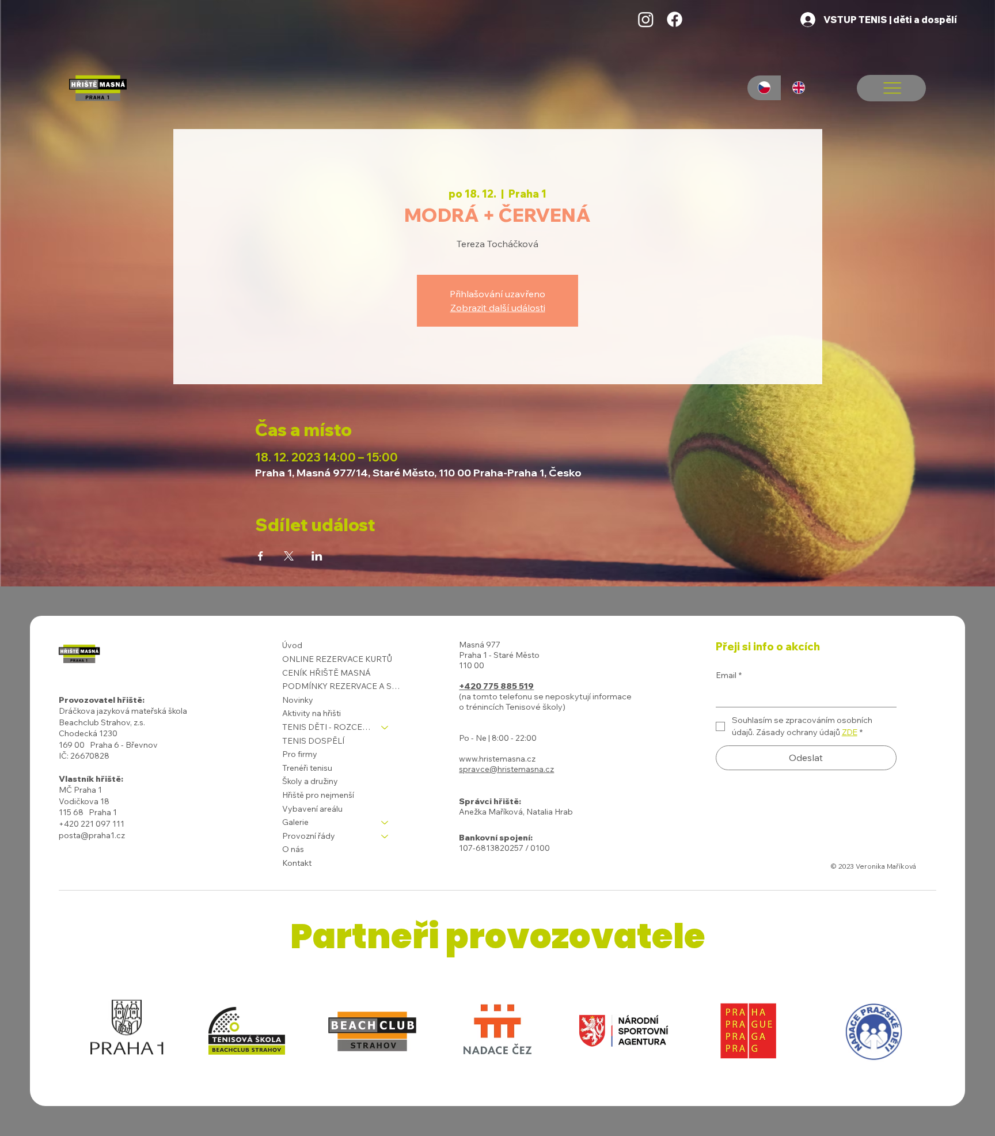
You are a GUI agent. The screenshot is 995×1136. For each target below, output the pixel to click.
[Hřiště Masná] (646, 19)
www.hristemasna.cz (497, 758)
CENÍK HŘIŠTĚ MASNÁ (326, 673)
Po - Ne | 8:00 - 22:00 (498, 738)
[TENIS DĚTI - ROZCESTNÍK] (385, 727)
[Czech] (764, 87)
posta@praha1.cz (92, 835)
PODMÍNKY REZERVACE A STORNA (341, 686)
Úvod (292, 645)
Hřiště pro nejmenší (318, 795)
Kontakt (297, 863)
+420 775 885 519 (496, 686)
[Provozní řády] (385, 836)
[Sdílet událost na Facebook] (260, 556)
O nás (293, 849)
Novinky (297, 700)
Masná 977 (479, 644)
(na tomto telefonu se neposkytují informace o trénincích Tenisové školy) (545, 701)
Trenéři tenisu (307, 768)
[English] (798, 87)
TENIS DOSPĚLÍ (313, 741)
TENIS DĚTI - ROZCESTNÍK (326, 727)
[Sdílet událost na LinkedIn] (317, 556)
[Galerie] (385, 823)
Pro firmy (299, 754)
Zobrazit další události (497, 307)
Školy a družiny (310, 781)
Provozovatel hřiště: (102, 700)
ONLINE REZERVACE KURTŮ (337, 659)
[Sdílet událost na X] (288, 556)
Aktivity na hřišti (311, 713)
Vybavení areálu (312, 809)
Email (729, 675)
